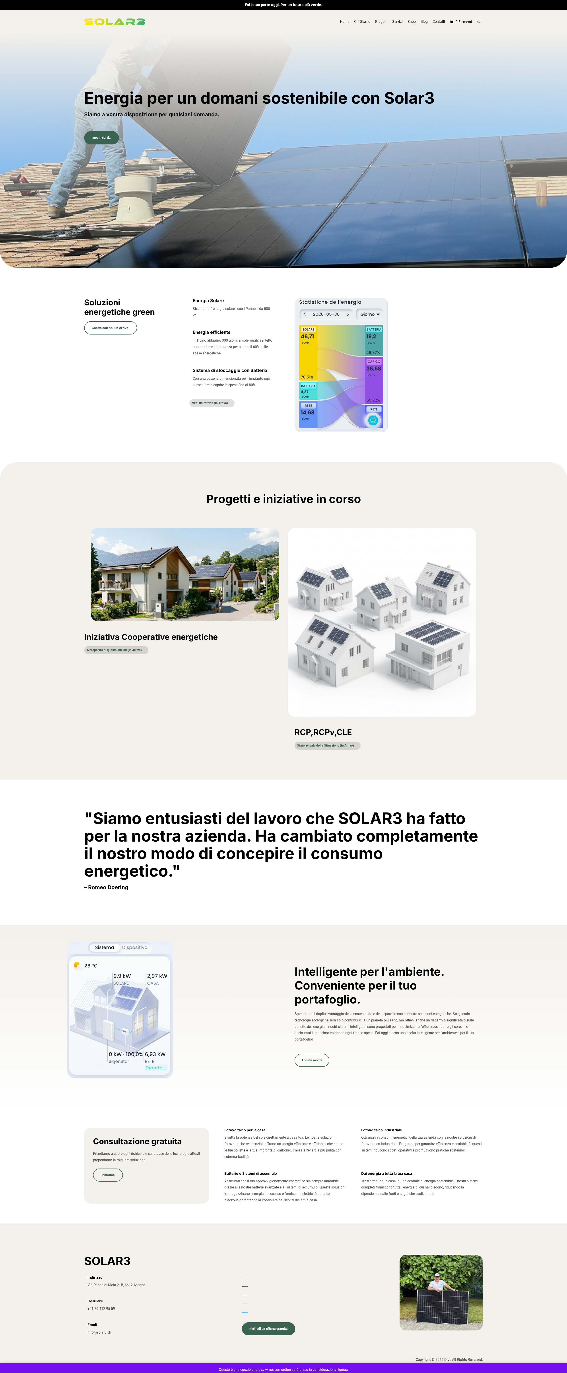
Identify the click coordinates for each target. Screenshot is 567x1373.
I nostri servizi (101, 137)
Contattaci (108, 1175)
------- (245, 1312)
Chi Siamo (362, 21)
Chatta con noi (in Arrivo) (111, 328)
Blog (424, 21)
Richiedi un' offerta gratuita (268, 1328)
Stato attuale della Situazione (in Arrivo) (325, 745)
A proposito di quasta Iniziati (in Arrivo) (114, 650)
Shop (412, 21)
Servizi (397, 21)
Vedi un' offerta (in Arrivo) (210, 403)
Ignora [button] (343, 1369)
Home (344, 21)
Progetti (381, 21)
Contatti (439, 21)
